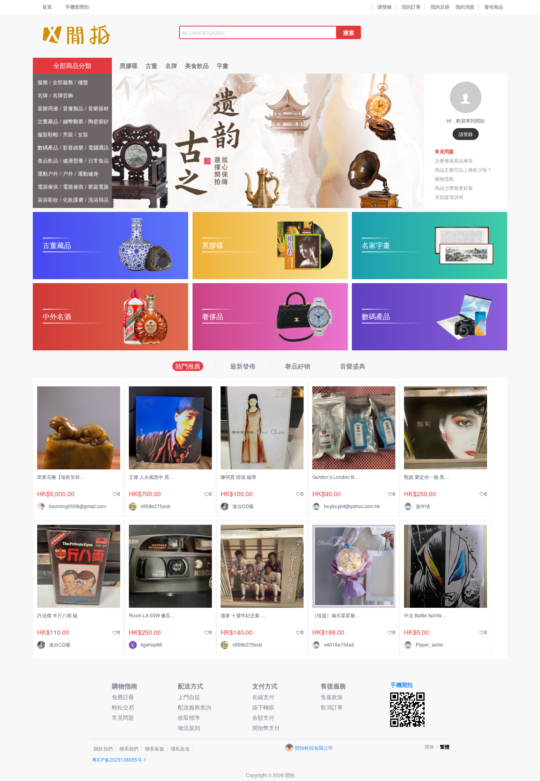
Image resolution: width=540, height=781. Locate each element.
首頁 (47, 6)
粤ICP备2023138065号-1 (119, 759)
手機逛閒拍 (77, 6)
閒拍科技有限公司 (314, 747)
